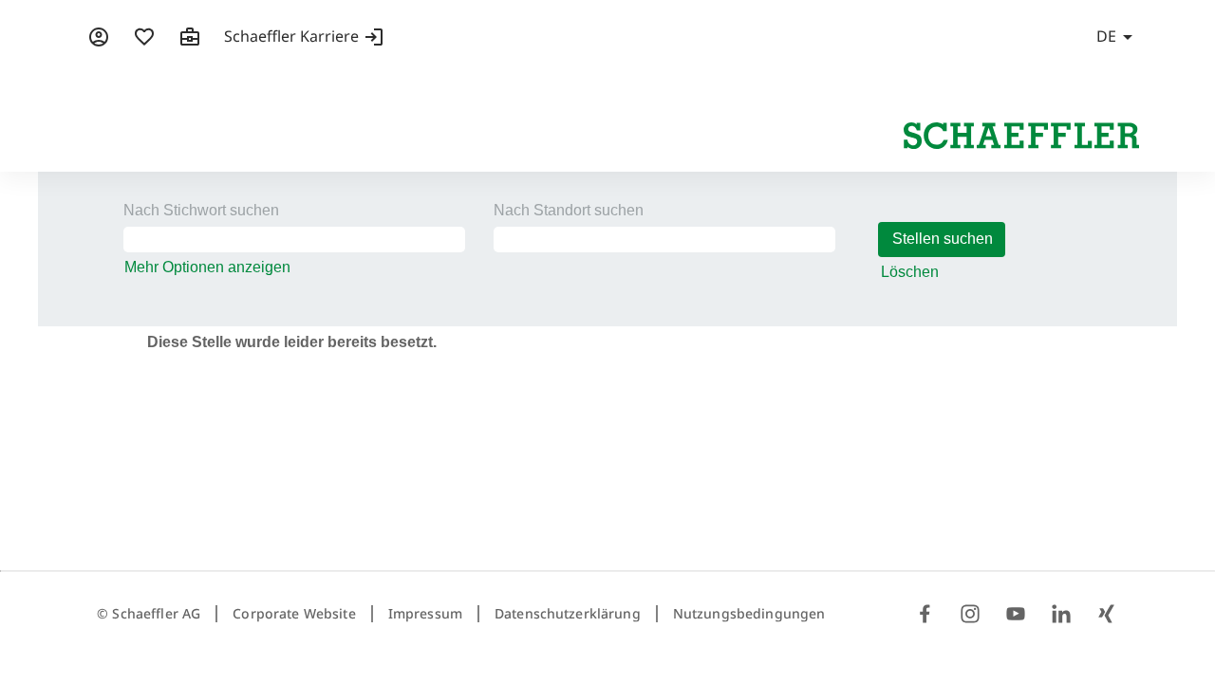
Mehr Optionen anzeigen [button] (207, 267)
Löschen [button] (910, 272)
